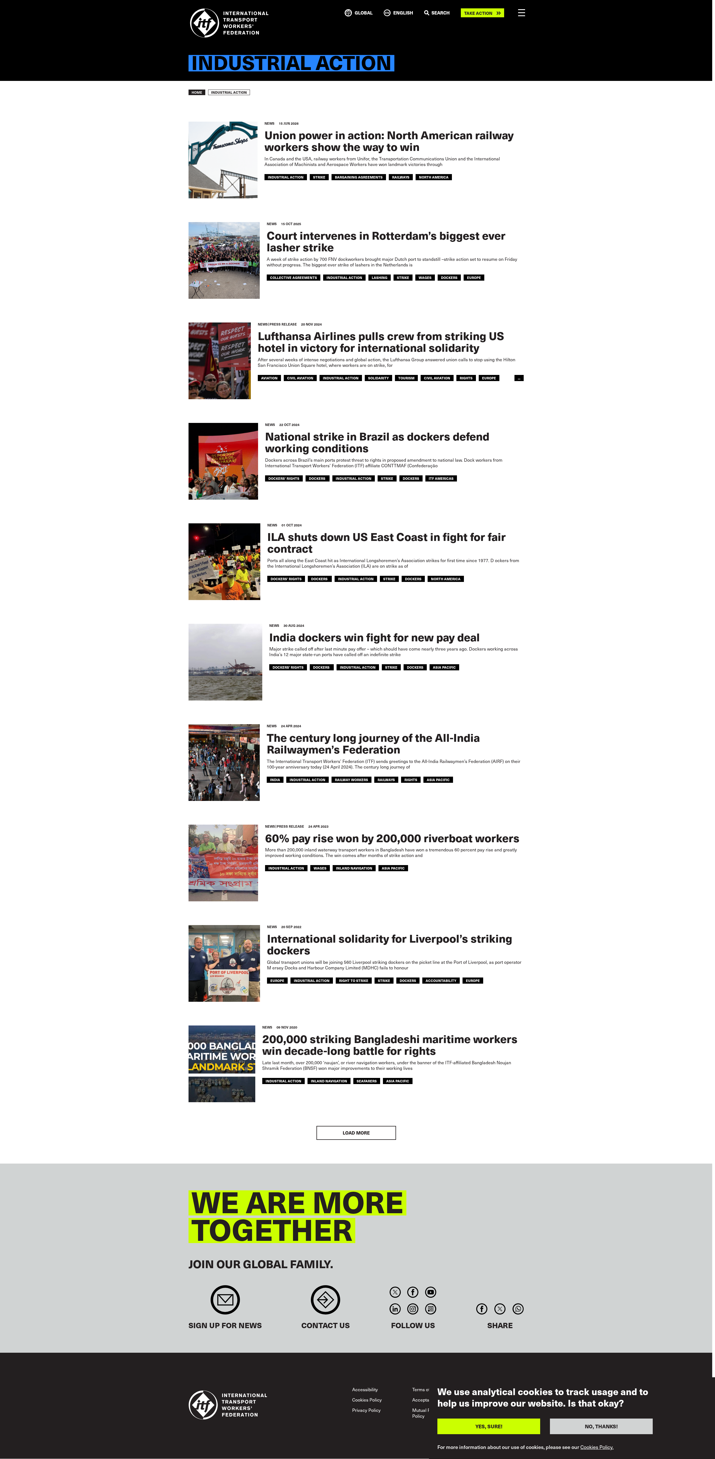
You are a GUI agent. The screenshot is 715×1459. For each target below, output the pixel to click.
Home (197, 92)
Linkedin (395, 1308)
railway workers (351, 779)
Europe (474, 277)
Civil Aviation (437, 377)
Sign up (225, 1302)
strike (319, 177)
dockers (317, 478)
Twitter (395, 1292)
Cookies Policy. (597, 1447)
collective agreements (293, 277)
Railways (400, 177)
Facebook (413, 1292)
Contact (325, 1302)
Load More (356, 1133)
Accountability (441, 980)
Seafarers (367, 1080)
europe (277, 980)
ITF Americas (441, 478)
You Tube (431, 1292)
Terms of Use (425, 1389)
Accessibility (365, 1389)
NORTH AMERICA (434, 177)
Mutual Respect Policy (428, 1413)
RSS (431, 1308)
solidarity (378, 377)
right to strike (353, 980)
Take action (478, 13)
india (275, 779)
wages (425, 277)
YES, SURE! (488, 1426)
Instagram (413, 1308)
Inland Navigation (354, 868)
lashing (379, 277)
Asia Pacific (444, 667)
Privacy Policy (366, 1410)
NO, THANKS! (601, 1426)
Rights (466, 377)
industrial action (286, 177)
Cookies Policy (367, 1399)
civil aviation (300, 377)
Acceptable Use (428, 1399)
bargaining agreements (359, 177)
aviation (269, 377)
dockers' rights (283, 478)
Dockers (449, 277)
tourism (406, 377)
